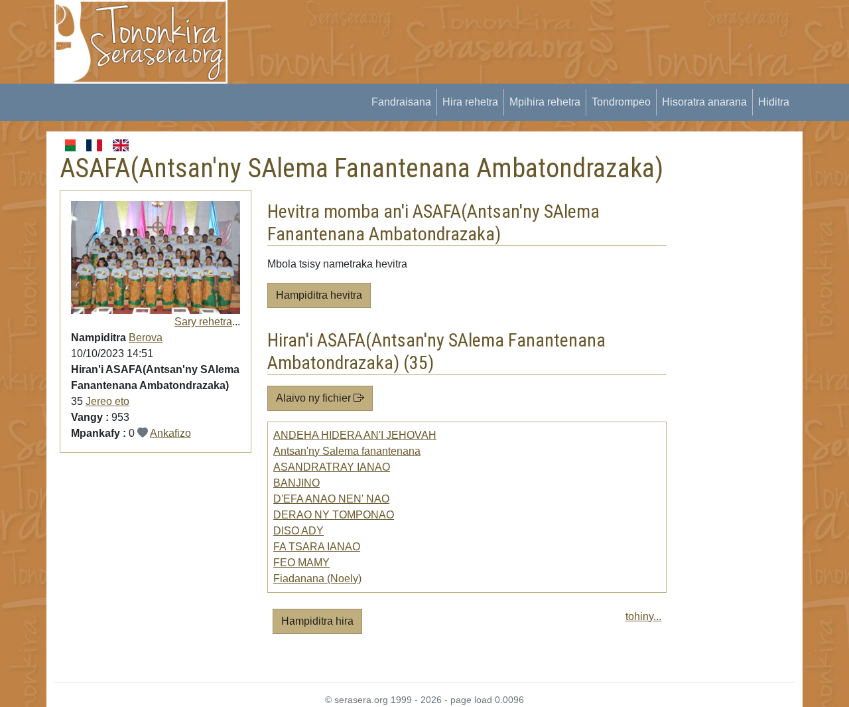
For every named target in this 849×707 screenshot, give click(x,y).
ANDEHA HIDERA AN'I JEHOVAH (354, 435)
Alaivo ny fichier (315, 398)
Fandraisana (401, 102)
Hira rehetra (470, 102)
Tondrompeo (621, 102)
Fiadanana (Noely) (317, 578)
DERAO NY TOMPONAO (333, 514)
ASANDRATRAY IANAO (331, 467)
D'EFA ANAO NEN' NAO (331, 499)
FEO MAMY (301, 562)
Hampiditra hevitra (319, 295)
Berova (146, 337)
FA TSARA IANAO (316, 546)
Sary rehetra (203, 321)
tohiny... (643, 616)
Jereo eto (107, 401)
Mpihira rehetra (544, 102)
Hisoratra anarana (704, 102)
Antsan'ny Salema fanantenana (347, 451)
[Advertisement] (484, 30)
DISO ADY (298, 530)
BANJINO (296, 483)
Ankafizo (170, 433)
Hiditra (773, 102)
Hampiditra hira (317, 621)
